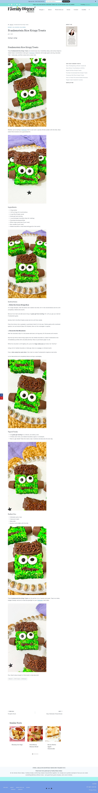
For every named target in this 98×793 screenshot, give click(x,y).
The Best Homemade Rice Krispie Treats (76, 72)
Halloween (23, 27)
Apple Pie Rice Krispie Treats (73, 70)
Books (68, 9)
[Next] (59, 739)
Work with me (59, 9)
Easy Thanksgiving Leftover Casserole (76, 65)
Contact (76, 9)
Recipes (6, 787)
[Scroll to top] (95, 788)
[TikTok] (9, 4)
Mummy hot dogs (17, 744)
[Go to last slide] (11, 739)
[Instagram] (12, 4)
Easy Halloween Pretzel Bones (54, 712)
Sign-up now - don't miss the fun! (36, 1)
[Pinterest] (19, 4)
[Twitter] (49, 788)
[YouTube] (17, 4)
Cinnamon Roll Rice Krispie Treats (75, 75)
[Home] (8, 24)
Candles (84, 9)
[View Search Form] (89, 9)
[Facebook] (14, 4)
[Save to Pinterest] (1, 398)
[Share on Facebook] (1, 395)
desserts (11, 678)
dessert (10, 27)
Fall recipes (16, 27)
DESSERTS (87, 4)
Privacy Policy (92, 790)
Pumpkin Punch (12, 712)
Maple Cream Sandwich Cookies (74, 79)
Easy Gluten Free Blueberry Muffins (75, 68)
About (50, 9)
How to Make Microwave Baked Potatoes (77, 77)
